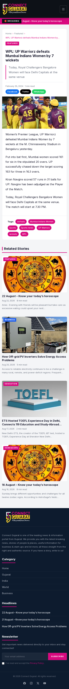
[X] (38, 683)
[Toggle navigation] (63, 9)
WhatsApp (39, 92)
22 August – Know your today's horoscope (26, 612)
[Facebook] (24, 683)
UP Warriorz (44, 228)
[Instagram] (31, 683)
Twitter (25, 92)
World (5, 587)
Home (9, 33)
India (5, 580)
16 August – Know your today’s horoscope (30, 484)
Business (10, 320)
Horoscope (11, 448)
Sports (12, 228)
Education (11, 384)
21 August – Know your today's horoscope (26, 619)
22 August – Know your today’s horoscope (40, 21)
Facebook (12, 92)
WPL (24, 234)
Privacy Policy (37, 663)
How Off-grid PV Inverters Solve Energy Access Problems (34, 626)
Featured (18, 33)
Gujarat (6, 574)
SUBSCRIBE (57, 656)
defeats (21, 221)
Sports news (27, 228)
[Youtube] (44, 683)
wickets (13, 234)
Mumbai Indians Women (41, 221)
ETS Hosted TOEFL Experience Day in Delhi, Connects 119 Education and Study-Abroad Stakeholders (31, 424)
